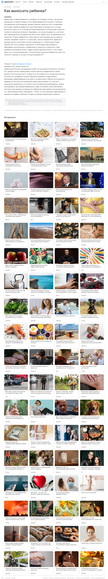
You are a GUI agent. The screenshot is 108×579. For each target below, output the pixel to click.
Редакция (45, 577)
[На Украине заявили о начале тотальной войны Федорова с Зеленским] (67, 260)
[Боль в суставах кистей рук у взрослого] (41, 563)
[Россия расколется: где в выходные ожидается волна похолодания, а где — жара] (92, 310)
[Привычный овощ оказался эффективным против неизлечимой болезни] (41, 260)
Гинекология (16, 6)
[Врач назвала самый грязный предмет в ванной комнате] (16, 538)
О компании (7, 577)
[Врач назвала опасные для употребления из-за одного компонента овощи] (16, 310)
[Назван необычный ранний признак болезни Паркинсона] (16, 411)
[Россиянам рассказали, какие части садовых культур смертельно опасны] (41, 512)
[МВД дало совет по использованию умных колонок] (67, 462)
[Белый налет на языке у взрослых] (92, 538)
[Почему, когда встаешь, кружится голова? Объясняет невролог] (41, 184)
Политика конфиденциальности (98, 577)
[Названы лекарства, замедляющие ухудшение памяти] (16, 437)
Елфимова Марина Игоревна (21, 64)
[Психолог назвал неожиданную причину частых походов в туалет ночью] (41, 437)
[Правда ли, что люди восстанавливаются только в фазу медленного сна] (92, 512)
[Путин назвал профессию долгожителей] (67, 184)
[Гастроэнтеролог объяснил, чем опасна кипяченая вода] (16, 285)
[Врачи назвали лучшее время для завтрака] (41, 336)
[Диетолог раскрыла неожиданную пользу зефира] (16, 184)
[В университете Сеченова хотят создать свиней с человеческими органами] (41, 538)
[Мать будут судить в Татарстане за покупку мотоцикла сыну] (16, 386)
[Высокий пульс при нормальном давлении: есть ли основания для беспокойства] (92, 209)
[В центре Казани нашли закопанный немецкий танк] (67, 159)
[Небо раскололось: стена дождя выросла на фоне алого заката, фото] (16, 512)
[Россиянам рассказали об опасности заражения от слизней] (92, 563)
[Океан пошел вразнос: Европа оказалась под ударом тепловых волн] (41, 285)
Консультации (7, 6)
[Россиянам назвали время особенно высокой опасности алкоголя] (67, 336)
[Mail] (2, 2)
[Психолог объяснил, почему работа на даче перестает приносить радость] (67, 386)
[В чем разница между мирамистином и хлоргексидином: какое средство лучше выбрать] (67, 487)
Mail (2, 577)
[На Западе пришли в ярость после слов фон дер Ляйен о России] (92, 184)
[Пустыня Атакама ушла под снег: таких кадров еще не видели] (41, 235)
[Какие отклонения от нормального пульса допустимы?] (92, 336)
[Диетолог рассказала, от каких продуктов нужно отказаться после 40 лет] (92, 437)
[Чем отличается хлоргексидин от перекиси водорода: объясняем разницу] (41, 310)
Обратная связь (70, 577)
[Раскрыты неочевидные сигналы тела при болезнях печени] (41, 159)
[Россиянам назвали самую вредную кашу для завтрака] (92, 285)
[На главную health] (8, 2)
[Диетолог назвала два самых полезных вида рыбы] (41, 133)
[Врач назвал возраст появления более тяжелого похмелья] (67, 411)
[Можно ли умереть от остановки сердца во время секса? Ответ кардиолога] (67, 133)
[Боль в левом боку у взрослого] (67, 310)
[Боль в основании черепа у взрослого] (41, 361)
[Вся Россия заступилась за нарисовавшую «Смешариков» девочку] (92, 260)
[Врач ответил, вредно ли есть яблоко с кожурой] (16, 260)
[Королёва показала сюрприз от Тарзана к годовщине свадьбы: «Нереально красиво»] (92, 462)
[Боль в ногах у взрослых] (92, 487)
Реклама (13, 577)
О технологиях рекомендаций (82, 577)
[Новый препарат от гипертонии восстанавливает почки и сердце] (67, 285)
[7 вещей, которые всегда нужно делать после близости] (67, 209)
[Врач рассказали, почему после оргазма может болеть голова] (92, 235)
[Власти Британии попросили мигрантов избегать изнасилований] (92, 159)
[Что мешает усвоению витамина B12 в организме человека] (67, 235)
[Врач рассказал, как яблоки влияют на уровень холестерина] (92, 133)
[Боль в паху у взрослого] (41, 411)
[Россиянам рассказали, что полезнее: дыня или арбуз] (67, 512)
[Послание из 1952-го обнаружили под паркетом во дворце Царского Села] (16, 209)
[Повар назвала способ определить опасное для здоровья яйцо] (16, 159)
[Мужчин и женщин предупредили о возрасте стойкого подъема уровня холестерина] (67, 437)
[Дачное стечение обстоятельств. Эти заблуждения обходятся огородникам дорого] (16, 462)
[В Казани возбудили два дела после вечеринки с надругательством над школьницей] (41, 209)
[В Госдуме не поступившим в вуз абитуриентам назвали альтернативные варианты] (16, 487)
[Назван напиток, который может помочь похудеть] (41, 462)
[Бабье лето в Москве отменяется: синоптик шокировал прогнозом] (41, 386)
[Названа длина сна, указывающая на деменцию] (16, 133)
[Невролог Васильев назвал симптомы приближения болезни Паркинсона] (16, 563)
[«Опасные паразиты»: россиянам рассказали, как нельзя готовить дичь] (16, 361)
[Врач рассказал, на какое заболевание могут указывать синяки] (16, 235)
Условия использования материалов (57, 577)
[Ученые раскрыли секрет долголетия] (92, 361)
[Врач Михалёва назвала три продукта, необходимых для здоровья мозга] (16, 336)
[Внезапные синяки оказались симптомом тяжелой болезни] (92, 386)
